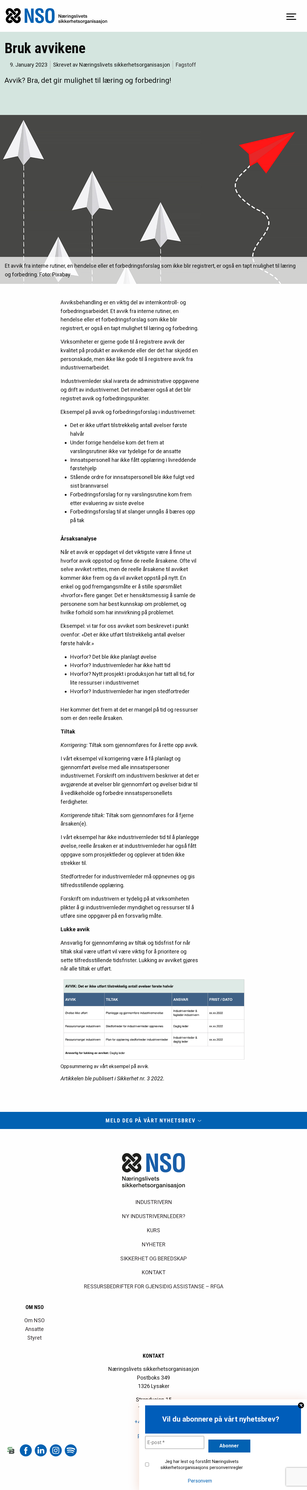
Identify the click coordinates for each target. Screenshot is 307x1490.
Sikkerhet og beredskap (153, 1258)
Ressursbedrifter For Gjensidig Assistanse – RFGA (153, 1286)
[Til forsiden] (56, 15)
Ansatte (34, 1329)
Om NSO (34, 1320)
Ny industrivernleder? (153, 1216)
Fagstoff (186, 65)
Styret (34, 1338)
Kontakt (153, 1272)
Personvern (200, 1481)
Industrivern (153, 1202)
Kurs (153, 1230)
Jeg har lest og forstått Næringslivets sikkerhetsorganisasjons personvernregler (201, 1464)
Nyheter (153, 1244)
